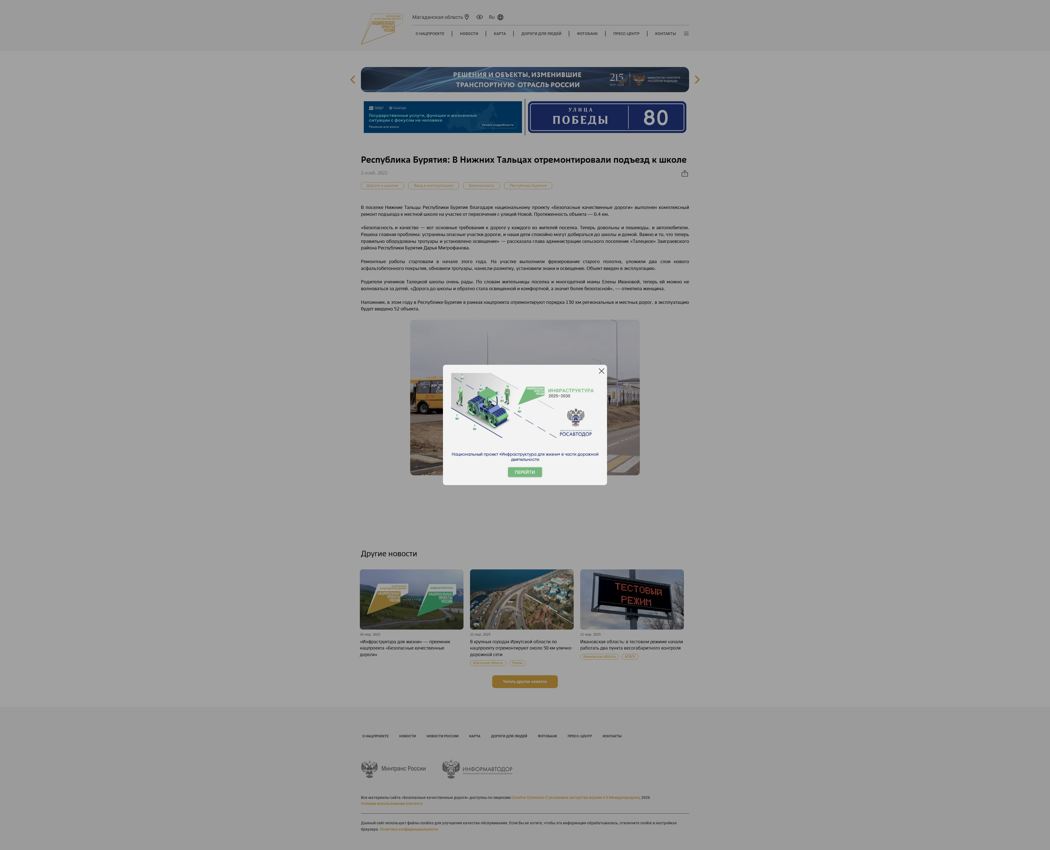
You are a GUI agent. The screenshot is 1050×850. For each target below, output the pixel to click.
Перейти (525, 472)
